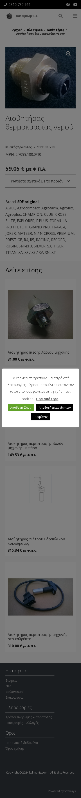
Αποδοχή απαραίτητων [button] (55, 407)
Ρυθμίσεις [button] (40, 417)
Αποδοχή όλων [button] (20, 407)
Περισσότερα (47, 398)
